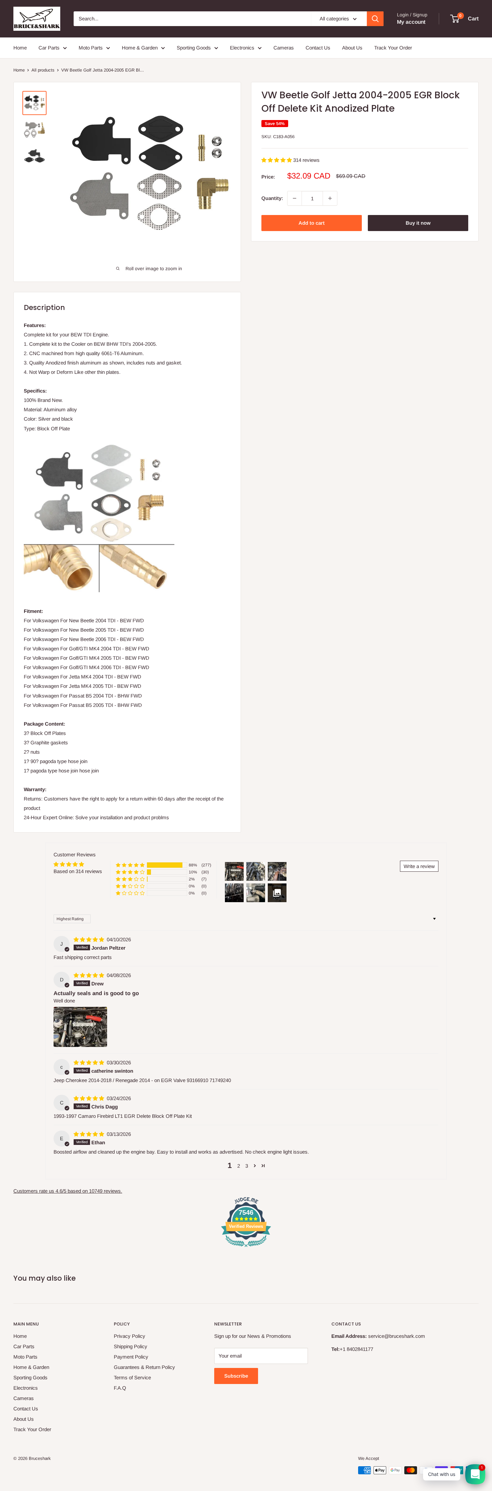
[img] (89, 939)
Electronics (242, 47)
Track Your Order (393, 47)
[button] (277, 160)
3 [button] (246, 1166)
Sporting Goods (194, 47)
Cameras (283, 47)
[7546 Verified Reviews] (246, 1248)
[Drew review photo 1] (80, 1027)
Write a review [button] (419, 866)
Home (20, 47)
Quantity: (272, 198)
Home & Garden (140, 47)
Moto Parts (91, 47)
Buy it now (418, 223)
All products (43, 70)
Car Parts (49, 47)
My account (411, 22)
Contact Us (318, 47)
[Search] (375, 18)
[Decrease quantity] (295, 198)
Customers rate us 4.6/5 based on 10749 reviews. (67, 1191)
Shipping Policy (130, 1346)
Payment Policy (131, 1357)
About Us (352, 47)
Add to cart (312, 223)
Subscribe (236, 1376)
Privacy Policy (129, 1336)
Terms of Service (132, 1377)
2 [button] (238, 1166)
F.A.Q (120, 1388)
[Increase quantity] (330, 198)
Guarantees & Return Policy (144, 1367)
